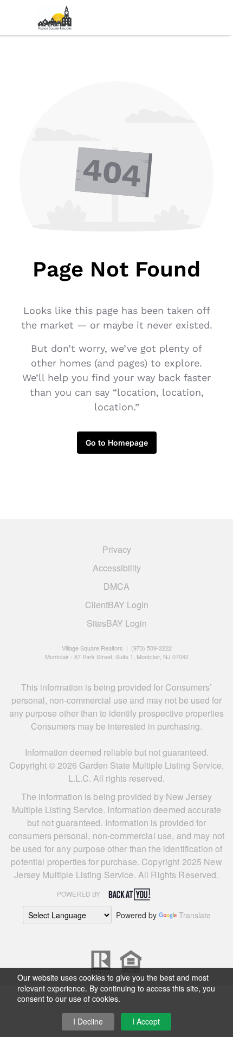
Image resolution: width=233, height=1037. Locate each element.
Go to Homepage (117, 442)
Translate (195, 915)
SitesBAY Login (117, 623)
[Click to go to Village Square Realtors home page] (54, 16)
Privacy (116, 549)
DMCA (116, 586)
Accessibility (117, 568)
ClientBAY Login (116, 604)
